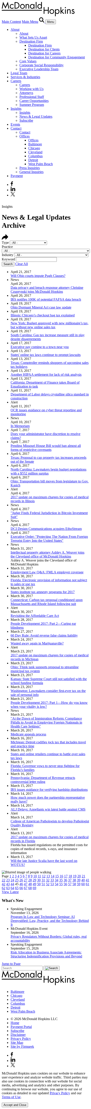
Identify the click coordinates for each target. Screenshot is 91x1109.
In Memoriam (20, 426)
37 (70, 880)
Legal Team (19, 73)
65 (17, 888)
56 (65, 884)
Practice (7, 247)
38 (74, 880)
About (15, 29)
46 (21, 884)
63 (8, 888)
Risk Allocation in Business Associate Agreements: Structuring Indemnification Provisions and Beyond (46, 954)
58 (74, 884)
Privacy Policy (21, 1038)
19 (74, 876)
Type (5, 242)
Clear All (21, 264)
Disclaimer (18, 1035)
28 (30, 880)
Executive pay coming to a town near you (40, 347)
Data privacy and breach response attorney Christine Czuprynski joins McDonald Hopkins (47, 289)
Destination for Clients (44, 49)
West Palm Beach (40, 164)
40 (83, 880)
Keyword (8, 259)
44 (12, 884)
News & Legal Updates (35, 116)
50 (39, 884)
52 (47, 884)
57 (70, 884)
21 (83, 876)
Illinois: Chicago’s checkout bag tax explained (43, 315)
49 (34, 884)
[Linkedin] (13, 190)
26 (21, 880)
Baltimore (35, 144)
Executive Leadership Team (38, 69)
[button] (5, 238)
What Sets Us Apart (33, 37)
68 (30, 888)
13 (48, 876)
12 (44, 876)
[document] (45, 1085)
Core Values (27, 61)
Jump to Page (11, 964)
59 (78, 884)
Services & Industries (25, 77)
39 (78, 880)
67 (25, 888)
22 (3, 880)
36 (65, 880)
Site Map (17, 1042)
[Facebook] (12, 184)
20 (79, 876)
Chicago (34, 148)
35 (61, 880)
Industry (7, 255)
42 (3, 884)
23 (8, 880)
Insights (16, 108)
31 (43, 880)
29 (34, 880)
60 (83, 884)
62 (3, 888)
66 (21, 888)
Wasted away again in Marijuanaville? (37, 643)
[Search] (42, 21)
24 (12, 880)
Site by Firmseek (22, 1046)
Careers (16, 81)
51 (43, 884)
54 (56, 884)
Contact (16, 128)
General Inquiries (31, 172)
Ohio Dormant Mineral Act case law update (41, 307)
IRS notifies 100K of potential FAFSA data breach (46, 299)
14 (52, 876)
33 (52, 880)
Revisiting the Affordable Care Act (35, 616)
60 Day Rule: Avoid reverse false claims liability (44, 635)
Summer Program (31, 105)
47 (25, 884)
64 (12, 888)
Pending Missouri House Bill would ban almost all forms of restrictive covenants (46, 448)
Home (15, 1023)
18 (70, 876)
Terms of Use (11, 1097)
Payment (17, 176)
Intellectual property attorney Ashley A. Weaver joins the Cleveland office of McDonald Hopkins (47, 554)
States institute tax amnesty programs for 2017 (43, 592)
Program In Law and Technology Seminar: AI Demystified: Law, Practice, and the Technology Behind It (50, 921)
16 (61, 876)
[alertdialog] (45, 1089)
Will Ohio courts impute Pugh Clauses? (38, 276)
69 (34, 888)
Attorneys (26, 93)
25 (17, 880)
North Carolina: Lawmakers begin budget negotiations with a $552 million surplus (48, 471)
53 (52, 884)
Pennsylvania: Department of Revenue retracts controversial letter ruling (43, 780)
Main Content (11, 21)
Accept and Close (15, 1105)
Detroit (33, 160)
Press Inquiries (29, 168)
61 (87, 884)
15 (57, 876)
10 (35, 876)
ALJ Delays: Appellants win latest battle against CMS (48, 809)
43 (8, 884)
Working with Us (31, 89)
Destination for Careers (44, 53)
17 (66, 876)
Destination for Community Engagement (56, 57)
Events (15, 124)
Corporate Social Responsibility (41, 65)
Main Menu (30, 21)
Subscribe (26, 120)
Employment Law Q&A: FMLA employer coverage (47, 572)
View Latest (10, 892)
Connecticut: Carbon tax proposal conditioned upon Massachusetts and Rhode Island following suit (47, 602)
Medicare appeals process (28, 734)
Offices (24, 136)
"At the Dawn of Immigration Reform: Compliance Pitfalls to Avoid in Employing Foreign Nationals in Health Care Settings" (46, 722)
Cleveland (35, 152)
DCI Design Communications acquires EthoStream (46, 529)
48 (30, 884)
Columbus (35, 156)
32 (47, 880)
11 (39, 876)
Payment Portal (21, 1027)
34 (56, 880)
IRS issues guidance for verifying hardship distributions (49, 789)
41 (87, 880)
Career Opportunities (34, 101)
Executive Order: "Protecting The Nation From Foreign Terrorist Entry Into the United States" (49, 538)
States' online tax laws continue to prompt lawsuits (46, 355)
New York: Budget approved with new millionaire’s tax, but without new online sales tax (50, 325)
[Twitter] (13, 195)
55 (61, 884)
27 (25, 880)
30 (39, 880)
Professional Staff (31, 97)
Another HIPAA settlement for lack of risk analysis (46, 374)
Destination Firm (31, 41)
